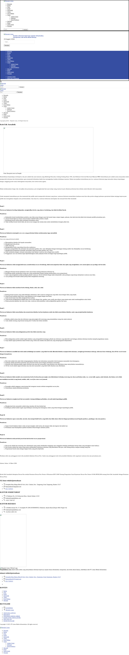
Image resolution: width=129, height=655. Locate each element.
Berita (9, 5)
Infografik (10, 10)
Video (9, 12)
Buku (8, 23)
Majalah (9, 21)
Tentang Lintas (11, 76)
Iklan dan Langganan (13, 78)
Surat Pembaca (15, 20)
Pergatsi (9, 26)
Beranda (9, 4)
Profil (8, 9)
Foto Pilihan (10, 13)
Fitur (8, 7)
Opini (8, 15)
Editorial (13, 18)
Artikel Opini (14, 16)
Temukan (25, 29)
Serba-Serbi (10, 24)
